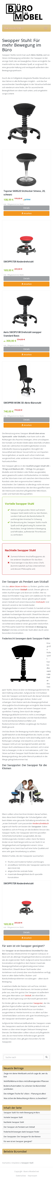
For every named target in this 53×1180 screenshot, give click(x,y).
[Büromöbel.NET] (26, 12)
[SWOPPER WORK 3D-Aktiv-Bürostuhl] (26, 381)
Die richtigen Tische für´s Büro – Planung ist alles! (25, 1093)
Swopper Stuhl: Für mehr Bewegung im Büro (22, 1112)
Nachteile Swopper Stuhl (14, 1122)
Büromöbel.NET (14, 28)
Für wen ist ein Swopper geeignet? (18, 1141)
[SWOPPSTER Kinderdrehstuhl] (26, 239)
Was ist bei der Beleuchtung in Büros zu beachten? (25, 1098)
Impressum (32, 1175)
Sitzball (23, 589)
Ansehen (27, 213)
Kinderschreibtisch (41, 823)
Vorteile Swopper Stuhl (13, 1117)
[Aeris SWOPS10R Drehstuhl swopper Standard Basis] (26, 310)
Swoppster (38, 1003)
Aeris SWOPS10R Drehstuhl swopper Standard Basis (22, 334)
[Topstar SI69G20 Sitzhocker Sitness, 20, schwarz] (26, 169)
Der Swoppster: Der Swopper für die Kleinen (22, 1136)
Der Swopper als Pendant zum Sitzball (19, 1127)
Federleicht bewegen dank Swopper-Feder (21, 1132)
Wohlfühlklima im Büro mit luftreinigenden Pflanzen (26, 1081)
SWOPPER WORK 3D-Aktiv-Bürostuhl (22, 402)
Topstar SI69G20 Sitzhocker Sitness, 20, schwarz (24, 193)
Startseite (6, 1163)
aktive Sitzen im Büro (18, 586)
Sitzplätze (16, 1163)
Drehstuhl (40, 602)
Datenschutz (21, 1175)
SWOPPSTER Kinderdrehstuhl (18, 261)
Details (26, 208)
